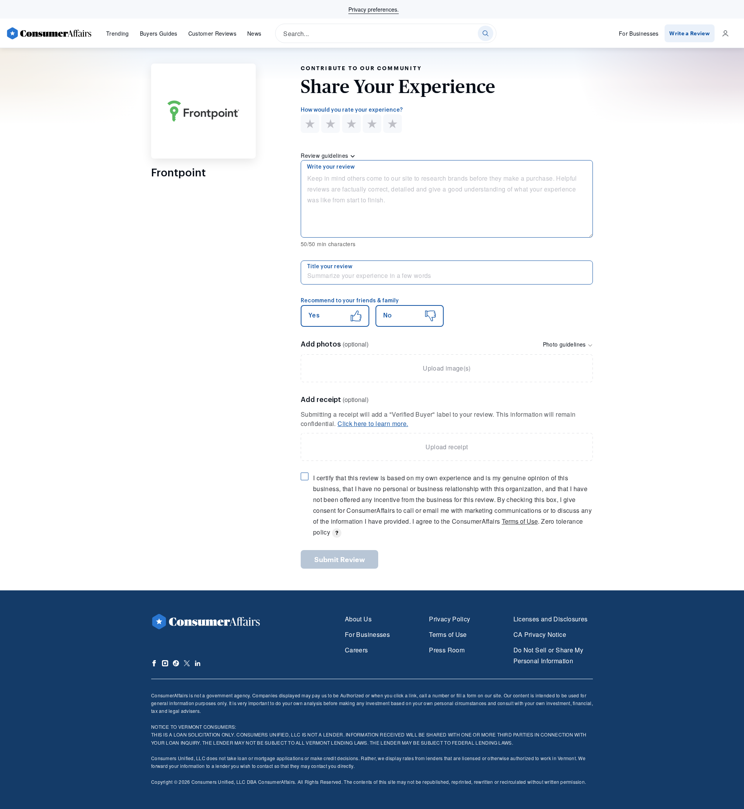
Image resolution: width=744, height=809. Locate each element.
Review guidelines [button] (325, 155)
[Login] (725, 33)
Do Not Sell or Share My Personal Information (548, 655)
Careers (356, 649)
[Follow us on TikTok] (176, 663)
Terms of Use (520, 521)
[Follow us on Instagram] (165, 663)
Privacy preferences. (373, 9)
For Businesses (639, 33)
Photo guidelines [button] (565, 344)
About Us (358, 618)
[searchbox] (385, 33)
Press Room (447, 649)
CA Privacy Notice (539, 634)
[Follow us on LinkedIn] (198, 663)
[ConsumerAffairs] (48, 33)
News (254, 33)
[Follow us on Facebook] (154, 663)
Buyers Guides (158, 33)
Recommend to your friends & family (350, 301)
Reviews (212, 33)
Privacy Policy (449, 618)
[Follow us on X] (187, 663)
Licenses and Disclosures (550, 618)
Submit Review (339, 559)
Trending (117, 33)
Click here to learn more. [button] (373, 423)
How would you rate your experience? (352, 110)
